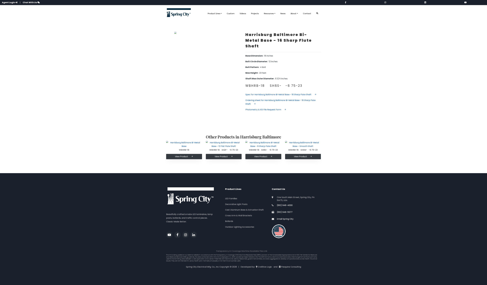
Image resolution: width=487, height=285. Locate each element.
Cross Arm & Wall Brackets (238, 215)
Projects (255, 13)
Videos (243, 13)
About (293, 13)
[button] (317, 13)
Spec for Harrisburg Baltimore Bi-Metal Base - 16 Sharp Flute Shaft (278, 94)
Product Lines (214, 13)
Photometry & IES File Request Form (263, 109)
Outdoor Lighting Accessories (239, 226)
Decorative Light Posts (236, 204)
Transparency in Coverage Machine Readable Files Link (241, 251)
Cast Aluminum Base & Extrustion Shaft (244, 209)
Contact (307, 13)
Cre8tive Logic (265, 266)
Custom (230, 13)
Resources (269, 13)
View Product (181, 156)
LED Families (231, 198)
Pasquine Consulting (291, 266)
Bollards (229, 221)
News (282, 13)
